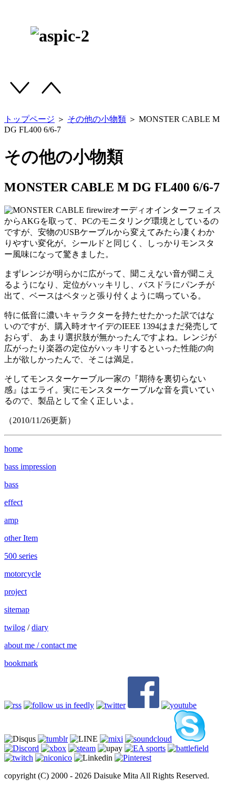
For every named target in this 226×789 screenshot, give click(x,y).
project (15, 591)
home (13, 448)
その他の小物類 (96, 119)
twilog (14, 627)
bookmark (21, 663)
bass (11, 484)
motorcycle (22, 573)
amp (11, 520)
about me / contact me (40, 645)
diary (40, 627)
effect (13, 502)
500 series (20, 555)
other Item (21, 538)
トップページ (29, 119)
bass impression (30, 466)
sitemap (16, 609)
